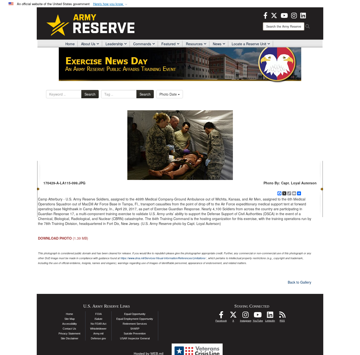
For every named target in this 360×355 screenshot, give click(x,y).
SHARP (134, 328)
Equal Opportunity (134, 313)
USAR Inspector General (135, 338)
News (217, 43)
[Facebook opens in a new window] (265, 14)
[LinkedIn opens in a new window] (303, 14)
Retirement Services (135, 323)
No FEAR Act (98, 323)
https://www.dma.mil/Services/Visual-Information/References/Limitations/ (163, 258)
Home (70, 43)
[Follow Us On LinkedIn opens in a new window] (270, 316)
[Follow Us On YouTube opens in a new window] (258, 316)
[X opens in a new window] (274, 14)
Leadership (114, 43)
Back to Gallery (299, 282)
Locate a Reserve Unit (249, 43)
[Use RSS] (282, 316)
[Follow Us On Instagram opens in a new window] (246, 316)
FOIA (98, 313)
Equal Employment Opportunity (134, 318)
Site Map (69, 318)
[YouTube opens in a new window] (284, 14)
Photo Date (168, 94)
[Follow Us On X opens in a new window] (233, 316)
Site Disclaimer (69, 338)
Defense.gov (98, 338)
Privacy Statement (69, 333)
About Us (88, 43)
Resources (194, 43)
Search (90, 94)
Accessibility (69, 323)
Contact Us (69, 328)
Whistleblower (98, 328)
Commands (142, 43)
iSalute (98, 318)
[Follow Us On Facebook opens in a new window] (221, 316)
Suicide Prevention (135, 333)
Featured (168, 43)
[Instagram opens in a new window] (294, 14)
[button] (110, 4)
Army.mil (98, 333)
